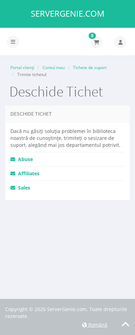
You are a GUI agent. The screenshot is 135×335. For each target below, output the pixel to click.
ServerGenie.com (68, 13)
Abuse (24, 159)
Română (97, 324)
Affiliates (27, 173)
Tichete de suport (90, 67)
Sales (22, 187)
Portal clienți (22, 67)
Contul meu (54, 67)
